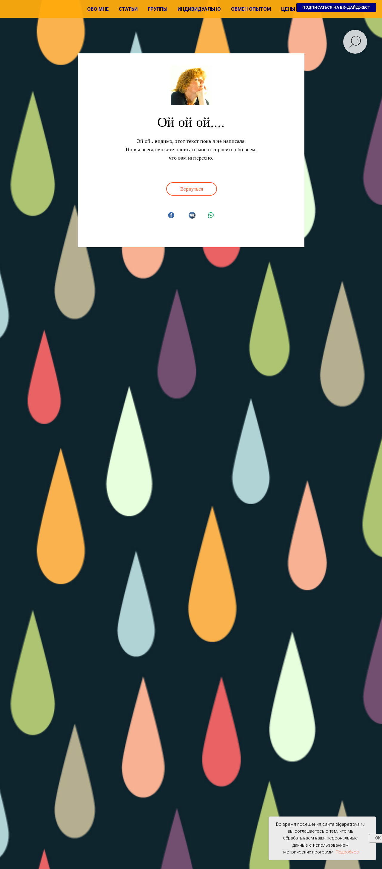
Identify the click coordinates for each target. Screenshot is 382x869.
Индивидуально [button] (199, 9)
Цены (288, 9)
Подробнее (347, 852)
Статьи (128, 9)
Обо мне (98, 9)
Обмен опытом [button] (251, 9)
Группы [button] (157, 9)
